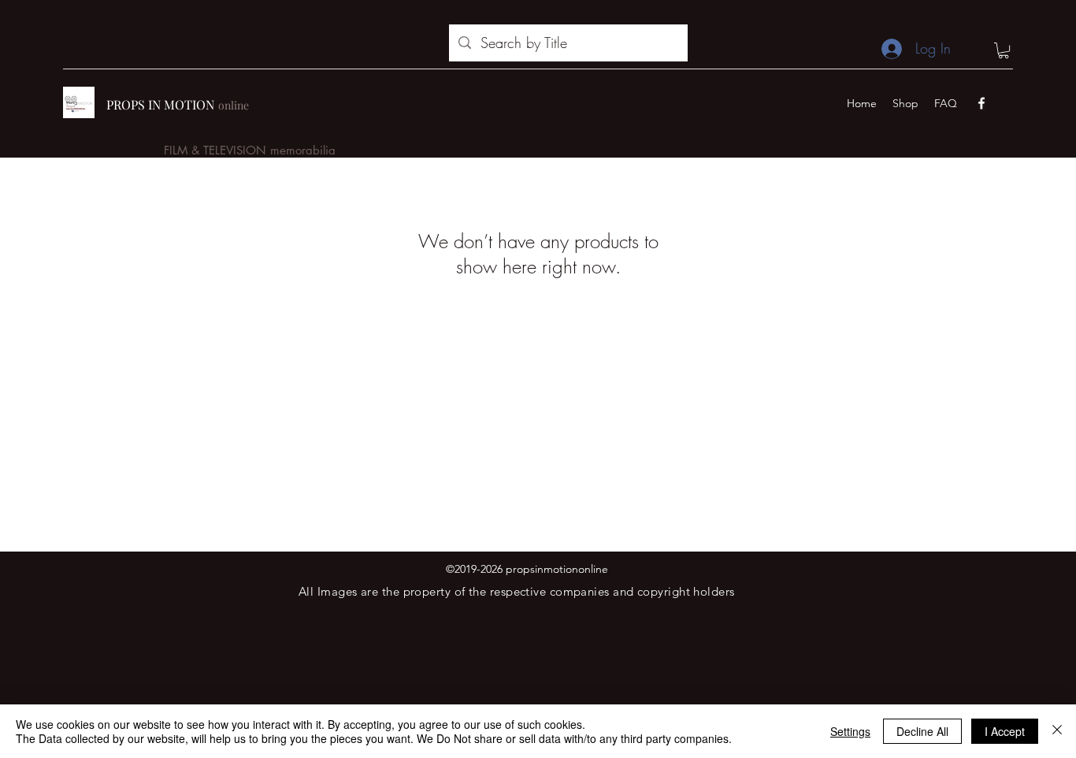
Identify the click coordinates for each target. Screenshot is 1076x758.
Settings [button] (850, 731)
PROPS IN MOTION (160, 104)
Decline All (922, 731)
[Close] (1057, 731)
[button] (1003, 50)
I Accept (1005, 731)
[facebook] (981, 103)
